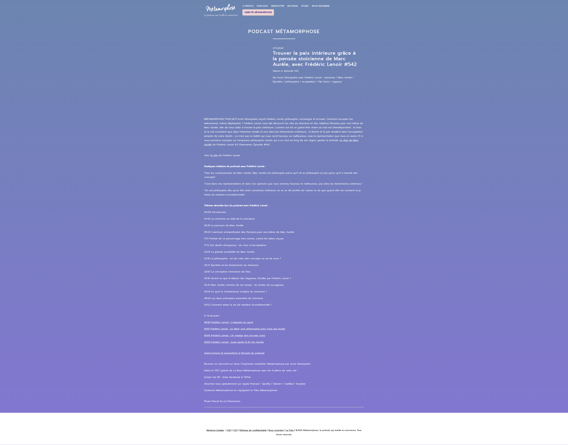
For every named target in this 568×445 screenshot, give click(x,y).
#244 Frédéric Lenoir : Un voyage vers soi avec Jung (234, 335)
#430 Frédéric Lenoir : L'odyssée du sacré (228, 322)
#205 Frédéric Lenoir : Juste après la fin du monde (234, 342)
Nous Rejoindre (321, 6)
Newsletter (277, 6)
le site (214, 155)
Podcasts (262, 6)
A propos (248, 6)
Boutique (292, 6)
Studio (305, 6)
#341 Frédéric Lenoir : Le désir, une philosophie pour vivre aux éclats (244, 329)
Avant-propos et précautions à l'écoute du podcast (234, 353)
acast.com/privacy (235, 410)
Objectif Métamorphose (258, 12)
